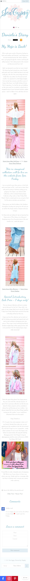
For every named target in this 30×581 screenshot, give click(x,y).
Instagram (17, 24)
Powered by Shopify (20, 560)
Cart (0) (25, 1)
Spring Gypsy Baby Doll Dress (11, 161)
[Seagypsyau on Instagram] (15, 468)
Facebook (13, 24)
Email (15, 535)
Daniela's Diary (15, 34)
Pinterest (15, 24)
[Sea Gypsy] (15, 4)
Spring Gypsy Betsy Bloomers (10, 289)
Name (15, 532)
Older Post (10, 494)
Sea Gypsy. (12, 560)
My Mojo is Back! (14, 46)
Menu (4, 1)
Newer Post (19, 494)
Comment (15, 538)
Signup (5, 565)
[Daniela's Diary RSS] (20, 40)
